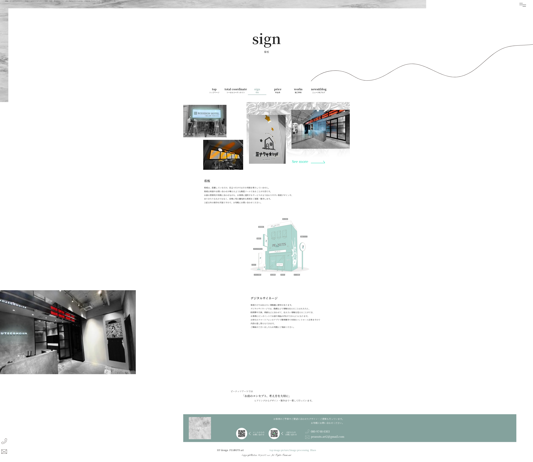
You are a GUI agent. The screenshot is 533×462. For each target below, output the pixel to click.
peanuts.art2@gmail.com (327, 437)
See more (300, 161)
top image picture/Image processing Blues (293, 450)
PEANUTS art (264, 455)
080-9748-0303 (320, 431)
